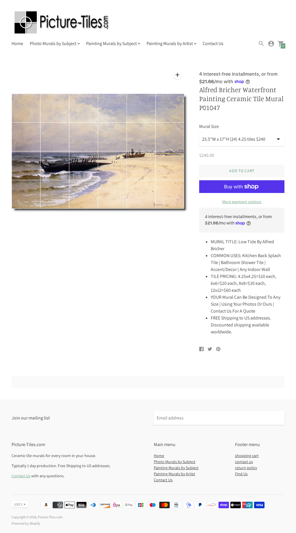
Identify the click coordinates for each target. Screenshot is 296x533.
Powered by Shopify (26, 523)
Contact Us (213, 43)
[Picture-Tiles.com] (62, 23)
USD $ (18, 504)
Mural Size (209, 126)
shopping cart (247, 455)
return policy (246, 467)
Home (17, 43)
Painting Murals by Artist (174, 473)
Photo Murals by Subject (174, 461)
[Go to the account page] (271, 43)
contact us (244, 461)
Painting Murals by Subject (176, 467)
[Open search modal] (261, 43)
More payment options (241, 201)
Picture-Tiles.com (50, 517)
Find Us (241, 473)
